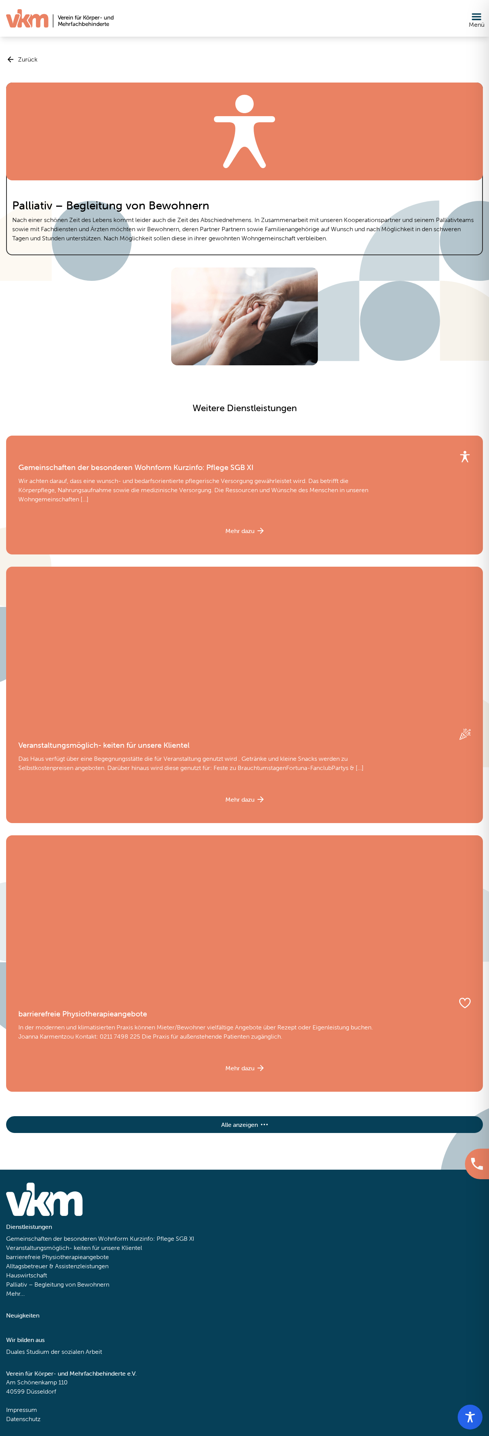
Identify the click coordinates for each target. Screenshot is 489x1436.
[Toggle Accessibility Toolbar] (470, 1417)
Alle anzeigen (239, 1124)
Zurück (27, 59)
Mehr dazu (239, 531)
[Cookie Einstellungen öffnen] (17, 1419)
